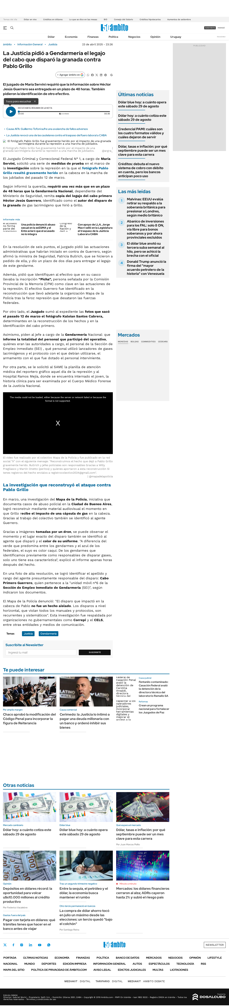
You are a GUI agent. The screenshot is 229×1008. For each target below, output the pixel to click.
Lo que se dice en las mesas (83, 19)
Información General (29, 44)
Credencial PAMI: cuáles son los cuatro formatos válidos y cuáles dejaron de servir (141, 133)
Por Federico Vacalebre (15, 907)
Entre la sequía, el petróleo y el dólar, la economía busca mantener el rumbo (84, 892)
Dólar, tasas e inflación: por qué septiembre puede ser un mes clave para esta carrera (142, 150)
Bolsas (135, 341)
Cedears (163, 341)
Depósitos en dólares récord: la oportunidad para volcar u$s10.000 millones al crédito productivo (27, 895)
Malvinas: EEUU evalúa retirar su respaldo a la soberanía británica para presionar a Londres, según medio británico (146, 207)
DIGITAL (77, 981)
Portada (9, 958)
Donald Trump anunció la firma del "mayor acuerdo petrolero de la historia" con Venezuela (146, 267)
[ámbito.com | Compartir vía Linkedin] (101, 74)
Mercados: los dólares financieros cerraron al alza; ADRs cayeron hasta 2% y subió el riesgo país (142, 892)
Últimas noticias (35, 958)
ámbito (7, 44)
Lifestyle (215, 958)
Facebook (13, 944)
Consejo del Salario (123, 19)
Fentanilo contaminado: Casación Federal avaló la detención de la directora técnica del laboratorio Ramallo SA (153, 689)
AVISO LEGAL (102, 970)
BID (105, 19)
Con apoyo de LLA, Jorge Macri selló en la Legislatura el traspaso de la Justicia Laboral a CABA (95, 229)
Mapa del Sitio (13, 970)
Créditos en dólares (53, 19)
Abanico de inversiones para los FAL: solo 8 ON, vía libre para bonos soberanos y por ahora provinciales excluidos (145, 229)
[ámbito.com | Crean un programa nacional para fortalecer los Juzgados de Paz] (126, 710)
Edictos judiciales (132, 970)
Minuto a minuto (128, 883)
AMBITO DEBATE (146, 981)
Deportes (49, 964)
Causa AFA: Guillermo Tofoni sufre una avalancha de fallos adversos (47, 129)
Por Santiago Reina (69, 929)
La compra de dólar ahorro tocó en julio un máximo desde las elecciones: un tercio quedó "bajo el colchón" (86, 917)
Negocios (134, 37)
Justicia (52, 44)
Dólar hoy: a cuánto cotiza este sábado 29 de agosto (142, 117)
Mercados (154, 958)
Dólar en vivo (30, 19)
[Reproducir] (11, 112)
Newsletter (221, 37)
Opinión (155, 37)
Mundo (29, 964)
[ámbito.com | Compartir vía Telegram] (105, 74)
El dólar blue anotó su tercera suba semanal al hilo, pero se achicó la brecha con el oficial (145, 249)
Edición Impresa (75, 964)
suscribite (210, 28)
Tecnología (185, 964)
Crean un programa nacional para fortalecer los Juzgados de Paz (154, 709)
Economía (71, 37)
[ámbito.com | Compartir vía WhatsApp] (88, 74)
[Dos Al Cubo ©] (209, 997)
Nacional (10, 964)
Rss (203, 964)
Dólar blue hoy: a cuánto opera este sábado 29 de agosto (142, 104)
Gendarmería (48, 633)
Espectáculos (159, 964)
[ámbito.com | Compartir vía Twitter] (96, 74)
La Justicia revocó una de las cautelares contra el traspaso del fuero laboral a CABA (56, 135)
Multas (158, 970)
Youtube (39, 945)
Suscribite (95, 652)
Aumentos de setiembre (179, 19)
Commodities (148, 341)
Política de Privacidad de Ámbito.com (59, 970)
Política (113, 37)
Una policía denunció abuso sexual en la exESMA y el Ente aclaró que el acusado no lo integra (38, 229)
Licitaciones (179, 970)
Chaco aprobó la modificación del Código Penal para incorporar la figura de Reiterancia (29, 718)
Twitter (5, 945)
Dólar (51, 37)
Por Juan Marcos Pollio (128, 844)
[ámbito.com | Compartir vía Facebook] (92, 74)
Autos (137, 964)
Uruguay (175, 37)
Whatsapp (48, 944)
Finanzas (93, 37)
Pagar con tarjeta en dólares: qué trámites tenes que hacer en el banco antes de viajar (29, 924)
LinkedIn (30, 944)
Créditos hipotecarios (150, 19)
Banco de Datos (127, 958)
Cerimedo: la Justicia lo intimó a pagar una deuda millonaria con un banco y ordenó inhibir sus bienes (85, 721)
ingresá (221, 28)
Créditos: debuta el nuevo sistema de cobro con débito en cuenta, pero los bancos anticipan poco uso (140, 170)
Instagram (21, 944)
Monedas (123, 341)
